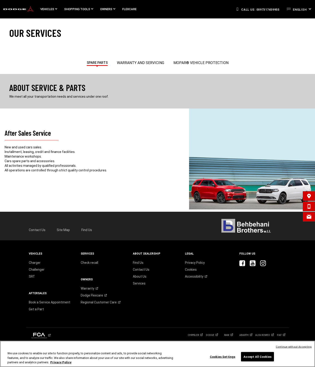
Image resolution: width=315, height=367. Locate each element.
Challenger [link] (37, 269)
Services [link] (139, 283)
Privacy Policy (60, 362)
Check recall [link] (89, 262)
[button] (49, 9)
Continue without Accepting (294, 346)
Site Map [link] (63, 230)
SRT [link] (32, 276)
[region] (157, 354)
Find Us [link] (86, 230)
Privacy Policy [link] (195, 262)
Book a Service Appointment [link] (49, 302)
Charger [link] (35, 262)
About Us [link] (139, 276)
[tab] (97, 62)
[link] (18, 9)
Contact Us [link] (37, 230)
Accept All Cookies (257, 356)
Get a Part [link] (36, 309)
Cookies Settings (222, 356)
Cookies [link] (191, 269)
